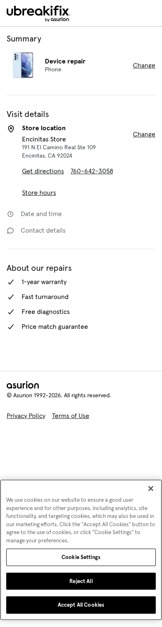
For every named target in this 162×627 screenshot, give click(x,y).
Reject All (81, 581)
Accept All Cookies (81, 605)
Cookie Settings (81, 557)
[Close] (151, 488)
